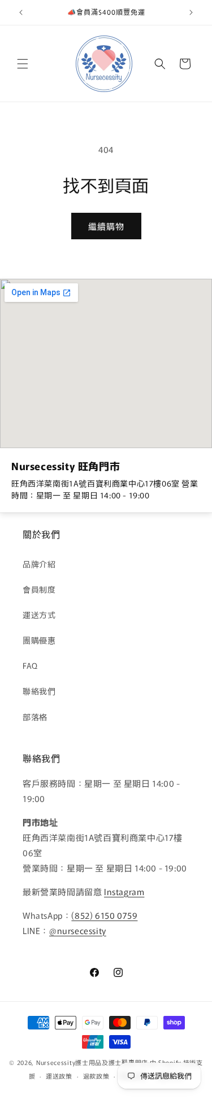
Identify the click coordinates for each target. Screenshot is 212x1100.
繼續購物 (106, 226)
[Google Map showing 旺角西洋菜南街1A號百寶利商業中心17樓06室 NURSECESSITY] (106, 363)
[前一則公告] (20, 12)
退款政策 (96, 1075)
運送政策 (59, 1075)
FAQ (30, 665)
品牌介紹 (39, 563)
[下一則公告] (191, 12)
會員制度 (39, 589)
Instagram (124, 891)
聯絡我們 (39, 690)
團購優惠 (39, 640)
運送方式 (39, 614)
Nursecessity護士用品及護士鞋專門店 (92, 1062)
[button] (22, 63)
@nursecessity (77, 930)
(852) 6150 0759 (104, 915)
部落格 (35, 716)
